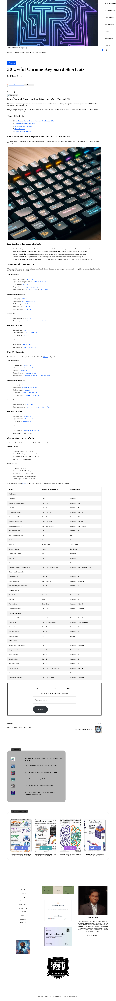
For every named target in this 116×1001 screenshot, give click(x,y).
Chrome (45, 357)
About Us (23, 890)
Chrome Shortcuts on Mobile (22, 131)
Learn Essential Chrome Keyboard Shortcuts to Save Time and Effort (34, 121)
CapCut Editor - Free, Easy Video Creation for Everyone (40, 772)
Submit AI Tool (23, 908)
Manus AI (23, 922)
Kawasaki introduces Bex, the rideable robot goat (38, 785)
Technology (21, 848)
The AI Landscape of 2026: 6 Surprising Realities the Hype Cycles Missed (95, 855)
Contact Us (23, 893)
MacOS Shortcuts (19, 129)
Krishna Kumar (93, 917)
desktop (24, 483)
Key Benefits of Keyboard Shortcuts (24, 123)
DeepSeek (23, 919)
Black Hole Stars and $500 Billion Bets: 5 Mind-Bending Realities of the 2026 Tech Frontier (45, 855)
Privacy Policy (23, 897)
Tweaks (12, 63)
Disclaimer (23, 901)
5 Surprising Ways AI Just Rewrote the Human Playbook (70, 855)
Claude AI (23, 915)
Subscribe (40, 709)
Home (9, 53)
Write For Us (23, 904)
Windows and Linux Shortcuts (23, 126)
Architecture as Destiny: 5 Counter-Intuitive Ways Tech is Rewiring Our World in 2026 (21, 855)
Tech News (45, 848)
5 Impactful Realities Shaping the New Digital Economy (40, 765)
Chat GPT (23, 912)
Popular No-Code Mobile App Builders (35, 779)
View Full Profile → (93, 935)
